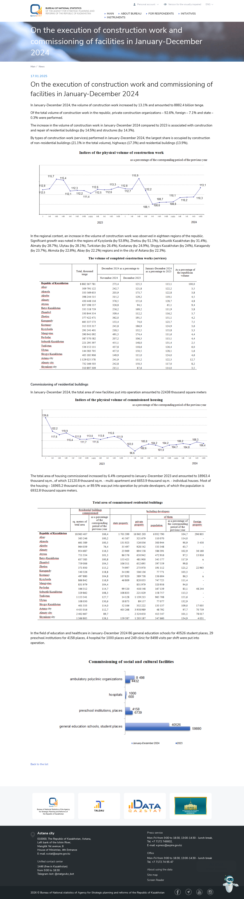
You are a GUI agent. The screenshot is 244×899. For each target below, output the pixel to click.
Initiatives (188, 13)
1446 (40, 866)
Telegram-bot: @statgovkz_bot (55, 874)
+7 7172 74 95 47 (162, 862)
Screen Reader (155, 880)
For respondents (161, 13)
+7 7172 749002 (162, 841)
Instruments (116, 17)
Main (110, 13)
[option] (53, 806)
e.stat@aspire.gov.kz (58, 854)
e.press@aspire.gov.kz (169, 845)
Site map (152, 875)
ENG (208, 4)
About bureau (131, 13)
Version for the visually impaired (184, 4)
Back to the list (39, 764)
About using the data (159, 869)
